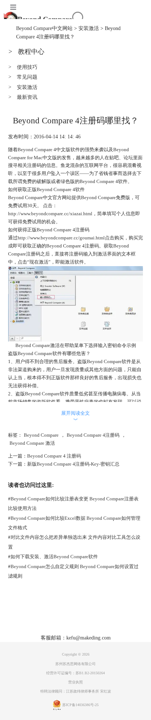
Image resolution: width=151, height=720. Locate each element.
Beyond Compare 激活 (32, 443)
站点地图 (115, 618)
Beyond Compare (45, 19)
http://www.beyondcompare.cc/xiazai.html (50, 213)
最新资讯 (22, 97)
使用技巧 (22, 67)
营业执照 (75, 682)
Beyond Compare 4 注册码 (54, 456)
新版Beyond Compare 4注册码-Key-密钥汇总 (73, 464)
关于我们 (58, 628)
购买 (78, 618)
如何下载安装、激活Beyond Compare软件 (53, 556)
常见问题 (22, 77)
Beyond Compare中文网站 (44, 28)
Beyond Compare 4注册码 (93, 435)
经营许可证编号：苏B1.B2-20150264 (75, 673)
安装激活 (88, 28)
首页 (30, 618)
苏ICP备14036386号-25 (80, 705)
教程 (93, 618)
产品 (46, 618)
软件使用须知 (90, 628)
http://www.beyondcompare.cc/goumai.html (61, 237)
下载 (62, 618)
